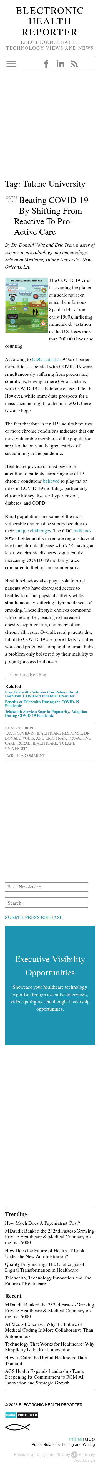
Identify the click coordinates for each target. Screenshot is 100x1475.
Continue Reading (28, 674)
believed (52, 480)
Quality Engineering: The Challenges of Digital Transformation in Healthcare (44, 1267)
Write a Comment (26, 755)
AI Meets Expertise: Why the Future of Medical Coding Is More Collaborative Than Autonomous (49, 1330)
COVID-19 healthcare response (49, 733)
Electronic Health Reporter (50, 21)
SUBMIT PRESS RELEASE (34, 917)
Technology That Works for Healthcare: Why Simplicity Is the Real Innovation (49, 1346)
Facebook (46, 64)
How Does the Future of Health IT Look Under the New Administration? (44, 1253)
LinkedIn (60, 64)
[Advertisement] (50, 127)
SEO (61, 1454)
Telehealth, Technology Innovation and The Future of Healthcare (48, 1280)
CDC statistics (46, 359)
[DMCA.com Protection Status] (22, 1417)
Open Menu (11, 64)
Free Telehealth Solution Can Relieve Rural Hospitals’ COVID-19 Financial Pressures (41, 694)
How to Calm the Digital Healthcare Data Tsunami (46, 1360)
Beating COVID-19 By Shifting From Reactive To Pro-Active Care (51, 215)
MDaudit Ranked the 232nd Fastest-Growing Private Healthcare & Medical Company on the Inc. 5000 (49, 1236)
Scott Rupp (22, 727)
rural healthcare (37, 743)
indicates (82, 530)
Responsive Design (31, 1454)
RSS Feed (74, 64)
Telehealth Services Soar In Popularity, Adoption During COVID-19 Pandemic (46, 713)
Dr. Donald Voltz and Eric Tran (48, 735)
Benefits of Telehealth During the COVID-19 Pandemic (42, 703)
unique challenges (33, 530)
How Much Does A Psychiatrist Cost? (42, 1222)
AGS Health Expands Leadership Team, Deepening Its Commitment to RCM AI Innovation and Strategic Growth (44, 1377)
